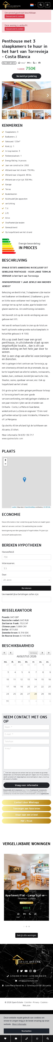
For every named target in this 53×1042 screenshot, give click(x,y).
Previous (5, 95)
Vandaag (33, 653)
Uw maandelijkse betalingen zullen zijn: (20, 594)
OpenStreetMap (30, 507)
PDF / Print (26, 821)
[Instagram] (30, 971)
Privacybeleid (44, 775)
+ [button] (5, 460)
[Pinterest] (34, 971)
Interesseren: (8, 563)
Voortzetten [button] (26, 1031)
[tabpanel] (26, 888)
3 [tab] (29, 926)
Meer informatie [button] (19, 1024)
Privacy (36, 1002)
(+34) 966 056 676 (37, 976)
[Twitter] (21, 971)
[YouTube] (26, 971)
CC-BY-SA (46, 507)
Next (48, 95)
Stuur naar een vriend (26, 814)
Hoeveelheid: (8, 551)
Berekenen (26, 588)
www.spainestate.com (12, 438)
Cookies (44, 1002)
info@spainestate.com (28, 981)
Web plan (26, 1005)
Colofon (28, 1002)
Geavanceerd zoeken (14, 16)
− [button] (5, 463)
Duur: (4, 574)
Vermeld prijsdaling (26, 76)
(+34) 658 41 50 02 (19, 976)
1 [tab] (24, 926)
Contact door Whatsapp (26, 802)
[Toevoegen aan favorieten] (26, 889)
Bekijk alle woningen (26, 935)
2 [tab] (26, 926)
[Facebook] (17, 971)
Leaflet (14, 507)
